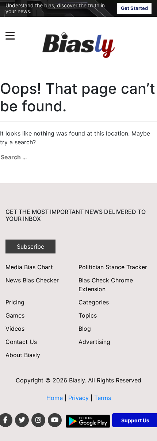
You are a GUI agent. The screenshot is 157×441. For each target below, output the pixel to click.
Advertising (94, 341)
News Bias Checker (32, 280)
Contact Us (21, 341)
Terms (102, 397)
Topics (87, 315)
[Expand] (10, 36)
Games (14, 315)
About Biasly (22, 355)
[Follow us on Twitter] (22, 420)
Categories (93, 302)
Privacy (79, 397)
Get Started (134, 8)
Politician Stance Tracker (112, 267)
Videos (14, 328)
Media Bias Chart (29, 267)
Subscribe (30, 246)
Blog (84, 328)
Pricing (14, 302)
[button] (64, 36)
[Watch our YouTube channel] (55, 420)
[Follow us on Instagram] (38, 420)
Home (54, 397)
